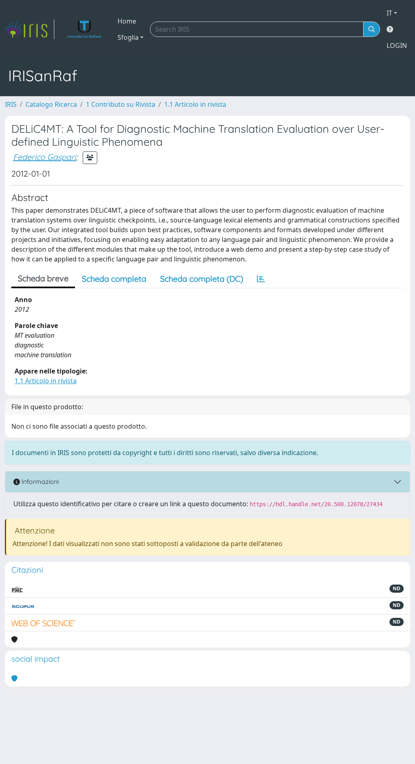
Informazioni (39, 481)
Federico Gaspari (44, 157)
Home (127, 21)
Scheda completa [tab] (114, 279)
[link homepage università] (84, 29)
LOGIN (397, 45)
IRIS (11, 104)
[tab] (261, 278)
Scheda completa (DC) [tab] (201, 279)
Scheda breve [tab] (43, 278)
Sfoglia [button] (128, 37)
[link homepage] (29, 29)
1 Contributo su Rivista (120, 104)
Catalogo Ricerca (51, 104)
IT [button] (389, 13)
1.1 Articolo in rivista (195, 104)
